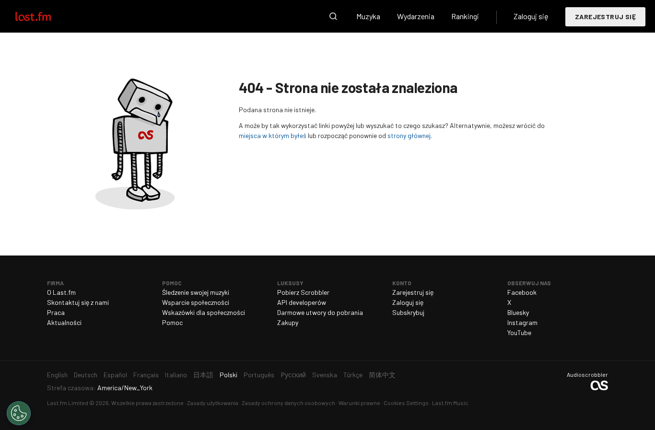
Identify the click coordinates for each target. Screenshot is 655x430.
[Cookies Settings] (19, 413)
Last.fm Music (450, 402)
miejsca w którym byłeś (272, 135)
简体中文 (382, 375)
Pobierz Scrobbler (303, 292)
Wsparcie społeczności (195, 302)
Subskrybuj (408, 312)
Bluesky (518, 312)
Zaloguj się (531, 16)
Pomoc (172, 322)
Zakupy (287, 322)
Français (146, 375)
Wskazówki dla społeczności (203, 312)
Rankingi (465, 16)
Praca (56, 312)
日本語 (203, 375)
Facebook (522, 292)
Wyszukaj (333, 16)
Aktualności (64, 322)
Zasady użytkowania (212, 402)
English (57, 375)
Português (259, 375)
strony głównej (409, 135)
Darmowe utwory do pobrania (320, 312)
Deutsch (85, 375)
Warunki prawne (359, 402)
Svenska (324, 375)
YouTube (519, 332)
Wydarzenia (415, 16)
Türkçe (353, 375)
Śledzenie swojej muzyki (195, 292)
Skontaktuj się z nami (78, 302)
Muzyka (368, 16)
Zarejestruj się (605, 16)
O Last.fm (61, 292)
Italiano (176, 375)
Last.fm (44, 16)
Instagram (522, 322)
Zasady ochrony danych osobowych (288, 402)
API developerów (301, 302)
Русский (293, 375)
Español (115, 375)
